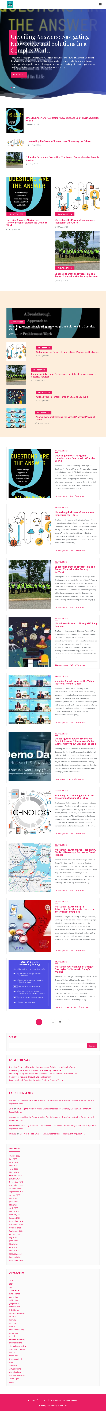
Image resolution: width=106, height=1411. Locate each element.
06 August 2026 (61, 902)
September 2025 (16, 1191)
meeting (12, 1323)
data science (14, 1294)
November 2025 (16, 1185)
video (11, 1362)
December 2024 (16, 1221)
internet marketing (17, 1313)
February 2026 (15, 1175)
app (11, 1287)
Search (13, 1037)
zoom (11, 1382)
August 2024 (14, 1234)
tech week (13, 1355)
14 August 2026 (61, 676)
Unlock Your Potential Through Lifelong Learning (62, 396)
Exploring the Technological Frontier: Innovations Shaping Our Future (74, 796)
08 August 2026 (61, 845)
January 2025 (14, 1218)
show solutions (15, 1343)
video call (13, 1365)
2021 (11, 1284)
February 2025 (15, 1214)
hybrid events (15, 1310)
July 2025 (13, 1198)
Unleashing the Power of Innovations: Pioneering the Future (59, 141)
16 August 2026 (61, 562)
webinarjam (14, 1378)
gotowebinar (14, 1306)
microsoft (13, 1326)
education (13, 1297)
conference (14, 1290)
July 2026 (13, 1159)
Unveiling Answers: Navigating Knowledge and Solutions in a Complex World (62, 119)
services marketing (17, 1339)
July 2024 (13, 1237)
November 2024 (16, 1224)
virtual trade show (17, 1375)
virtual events (62, 779)
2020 (11, 1280)
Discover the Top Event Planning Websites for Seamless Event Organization (52, 1134)
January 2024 (14, 1257)
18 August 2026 (61, 508)
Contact (43, 1400)
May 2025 (13, 1205)
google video (14, 1303)
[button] (11, 87)
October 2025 (15, 1188)
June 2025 (13, 1201)
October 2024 (15, 1228)
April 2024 (13, 1247)
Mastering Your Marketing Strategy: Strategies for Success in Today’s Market (74, 969)
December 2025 (16, 1182)
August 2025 (14, 1195)
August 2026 (14, 1156)
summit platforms (17, 1349)
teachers (13, 1352)
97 (60, 1022)
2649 (11, 1109)
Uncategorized (17, 322)
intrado (12, 1316)
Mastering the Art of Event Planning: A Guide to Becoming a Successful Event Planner (75, 852)
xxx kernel (13, 1125)
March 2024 (14, 1250)
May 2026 (13, 1165)
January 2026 (14, 1179)
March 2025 (14, 1211)
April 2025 (13, 1208)
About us (31, 1400)
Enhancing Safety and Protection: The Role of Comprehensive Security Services (62, 158)
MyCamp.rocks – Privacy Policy (64, 1400)
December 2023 (16, 1260)
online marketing (16, 1329)
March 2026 (14, 1172)
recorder (13, 1336)
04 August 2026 (61, 962)
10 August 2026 (61, 734)
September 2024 (16, 1231)
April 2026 (13, 1169)
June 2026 (13, 1162)
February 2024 (15, 1254)
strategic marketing (64, 1007)
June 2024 (13, 1240)
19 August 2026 (61, 451)
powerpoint (14, 1333)
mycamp (13, 1100)
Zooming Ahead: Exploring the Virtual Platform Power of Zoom (65, 418)
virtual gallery (15, 1372)
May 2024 (13, 1244)
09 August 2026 (61, 791)
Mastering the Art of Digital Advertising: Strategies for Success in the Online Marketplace (74, 909)
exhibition (13, 1300)
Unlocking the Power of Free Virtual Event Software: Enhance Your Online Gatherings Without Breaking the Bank (75, 741)
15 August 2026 (61, 619)
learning (12, 1320)
